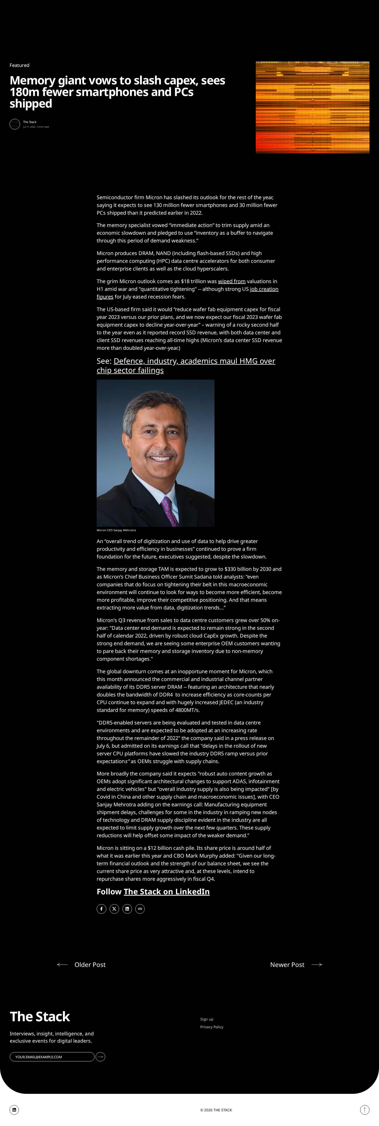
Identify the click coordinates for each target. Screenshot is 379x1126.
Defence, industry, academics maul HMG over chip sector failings (186, 365)
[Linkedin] (14, 1110)
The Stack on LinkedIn (167, 891)
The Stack (29, 122)
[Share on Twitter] (114, 909)
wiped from (232, 281)
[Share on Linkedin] (127, 909)
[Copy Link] (140, 909)
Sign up (206, 1019)
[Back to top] (365, 1110)
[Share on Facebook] (101, 909)
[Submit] (100, 1057)
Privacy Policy (211, 1026)
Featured (19, 65)
